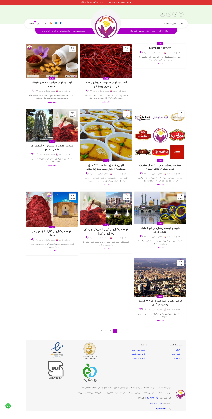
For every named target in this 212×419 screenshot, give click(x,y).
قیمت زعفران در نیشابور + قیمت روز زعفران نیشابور (52, 148)
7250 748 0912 (156, 403)
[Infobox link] (61, 23)
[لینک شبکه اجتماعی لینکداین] (174, 14)
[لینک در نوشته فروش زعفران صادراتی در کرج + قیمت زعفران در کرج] (160, 277)
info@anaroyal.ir (160, 408)
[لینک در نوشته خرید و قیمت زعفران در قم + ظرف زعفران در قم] (160, 208)
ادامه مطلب (160, 64)
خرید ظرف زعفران (139, 358)
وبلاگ (160, 44)
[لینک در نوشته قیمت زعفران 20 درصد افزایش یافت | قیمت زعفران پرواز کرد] (106, 61)
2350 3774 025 (152, 398)
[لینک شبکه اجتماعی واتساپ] (168, 14)
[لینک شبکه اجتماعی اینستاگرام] (181, 14)
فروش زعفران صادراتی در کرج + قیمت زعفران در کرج (160, 303)
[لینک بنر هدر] (106, 2)
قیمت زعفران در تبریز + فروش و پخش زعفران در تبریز (106, 231)
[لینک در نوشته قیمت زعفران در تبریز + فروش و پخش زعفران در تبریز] (106, 208)
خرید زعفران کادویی (138, 354)
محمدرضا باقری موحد (155, 53)
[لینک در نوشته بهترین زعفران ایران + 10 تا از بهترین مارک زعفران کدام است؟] (160, 135)
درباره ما (177, 358)
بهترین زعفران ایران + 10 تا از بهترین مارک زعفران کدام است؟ (160, 167)
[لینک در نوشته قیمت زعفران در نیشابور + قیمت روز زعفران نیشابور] (52, 125)
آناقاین (177, 350)
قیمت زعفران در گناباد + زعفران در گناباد (51, 233)
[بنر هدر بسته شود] (3, 2)
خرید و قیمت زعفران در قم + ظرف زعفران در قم (160, 230)
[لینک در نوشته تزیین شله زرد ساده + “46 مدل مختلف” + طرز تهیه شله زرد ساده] (106, 135)
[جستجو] (45, 23)
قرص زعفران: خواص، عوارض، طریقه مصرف (52, 84)
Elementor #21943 (160, 48)
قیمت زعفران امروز (138, 350)
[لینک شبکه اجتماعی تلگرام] (162, 14)
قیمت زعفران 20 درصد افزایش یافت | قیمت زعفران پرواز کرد (106, 84)
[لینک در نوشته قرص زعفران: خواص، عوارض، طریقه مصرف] (52, 61)
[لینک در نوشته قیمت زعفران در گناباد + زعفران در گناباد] (52, 209)
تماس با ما (176, 354)
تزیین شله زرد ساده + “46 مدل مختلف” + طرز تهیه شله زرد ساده (106, 167)
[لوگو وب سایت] (106, 23)
